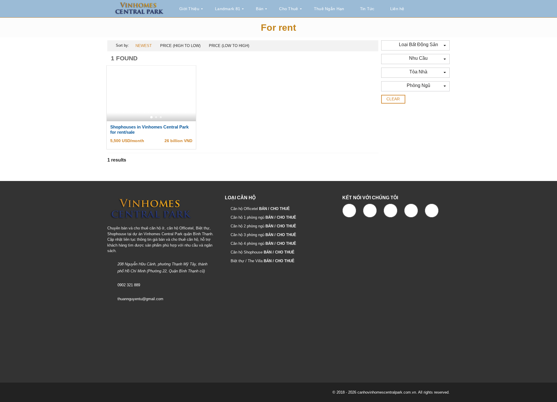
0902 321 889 (128, 285)
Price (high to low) (180, 46)
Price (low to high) (229, 46)
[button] (415, 45)
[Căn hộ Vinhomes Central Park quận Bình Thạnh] (139, 9)
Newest (143, 46)
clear (393, 99)
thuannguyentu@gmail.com (140, 299)
